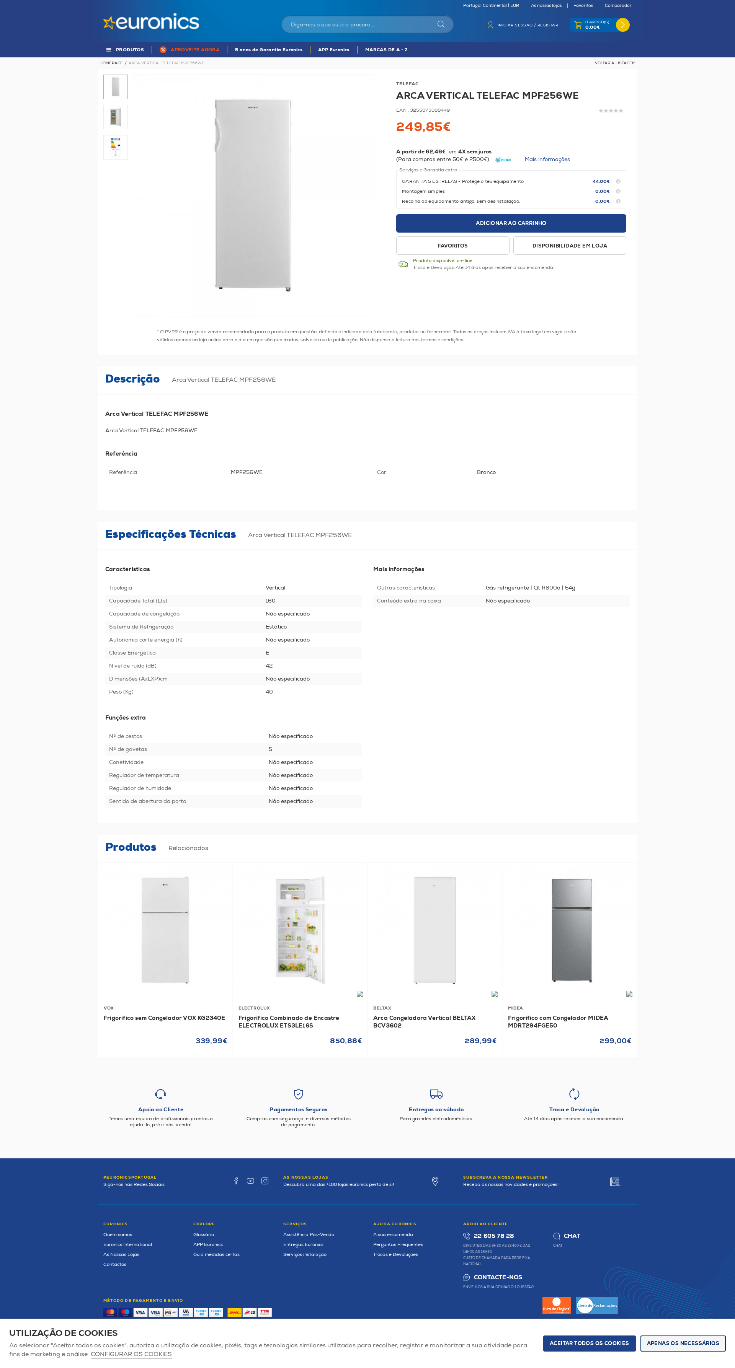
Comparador (618, 5)
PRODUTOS (130, 50)
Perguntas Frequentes (398, 1244)
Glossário (203, 1235)
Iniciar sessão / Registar (528, 25)
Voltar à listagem (615, 63)
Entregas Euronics (303, 1244)
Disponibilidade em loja (569, 246)
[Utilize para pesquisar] (441, 24)
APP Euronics (334, 50)
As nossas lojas (546, 5)
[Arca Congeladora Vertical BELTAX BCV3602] (435, 930)
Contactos (114, 1264)
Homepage (111, 63)
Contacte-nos (498, 1277)
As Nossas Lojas (121, 1254)
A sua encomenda (393, 1235)
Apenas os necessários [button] (683, 1343)
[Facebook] (236, 1181)
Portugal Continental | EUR (491, 5)
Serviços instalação (305, 1254)
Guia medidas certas (216, 1254)
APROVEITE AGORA (195, 50)
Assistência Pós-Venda (309, 1235)
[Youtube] (250, 1181)
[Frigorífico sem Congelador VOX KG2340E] (165, 930)
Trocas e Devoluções (395, 1254)
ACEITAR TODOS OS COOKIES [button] (589, 1343)
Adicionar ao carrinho (511, 223)
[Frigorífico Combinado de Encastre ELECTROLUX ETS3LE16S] (300, 930)
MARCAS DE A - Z (386, 50)
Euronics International (127, 1244)
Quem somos (117, 1235)
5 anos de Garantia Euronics (268, 50)
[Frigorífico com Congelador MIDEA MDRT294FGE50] (569, 930)
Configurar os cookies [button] (131, 1354)
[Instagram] (265, 1181)
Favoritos (583, 5)
